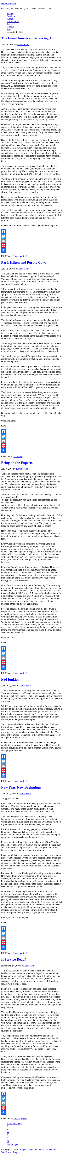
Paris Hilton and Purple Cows (23, 262)
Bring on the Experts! (17, 463)
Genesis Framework (47, 1149)
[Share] (31, 250)
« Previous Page (14, 1123)
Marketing (18, 456)
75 (8, 1139)
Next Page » (12, 1144)
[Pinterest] (31, 245)
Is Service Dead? (13, 959)
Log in (16, 1152)
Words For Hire (8, 3)
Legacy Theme (27, 1149)
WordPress (6, 1152)
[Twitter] (31, 236)
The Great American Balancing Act (28, 38)
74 (8, 1136)
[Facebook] (31, 231)
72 (8, 1131)
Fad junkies (10, 679)
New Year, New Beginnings (21, 787)
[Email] (31, 241)
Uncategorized (20, 256)
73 (8, 1134)
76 (8, 1142)
